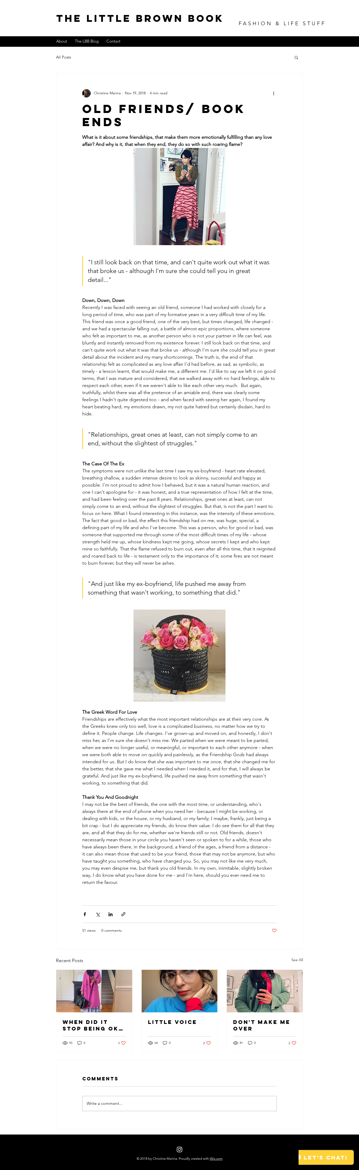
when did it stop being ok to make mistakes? (91, 1025)
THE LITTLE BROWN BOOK (140, 18)
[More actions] (273, 93)
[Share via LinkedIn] (110, 914)
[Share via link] (123, 914)
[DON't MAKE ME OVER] (265, 991)
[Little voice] (180, 991)
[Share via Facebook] (84, 914)
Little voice (172, 1022)
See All (297, 959)
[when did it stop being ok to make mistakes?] (94, 991)
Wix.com (216, 1159)
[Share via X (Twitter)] (97, 914)
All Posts (63, 57)
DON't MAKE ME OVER (261, 1025)
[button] (296, 57)
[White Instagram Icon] (179, 1149)
